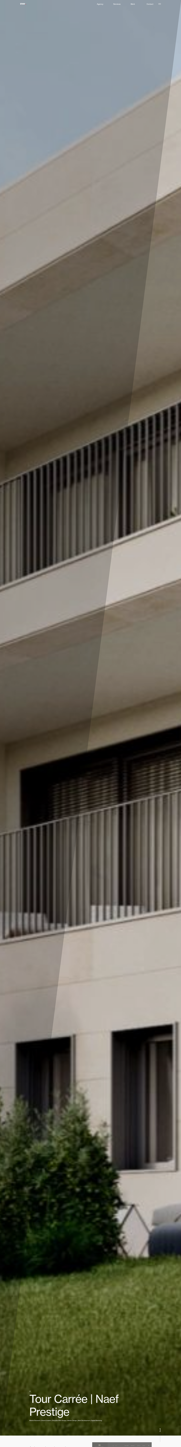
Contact (150, 4)
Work (133, 4)
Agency (100, 4)
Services (117, 4)
